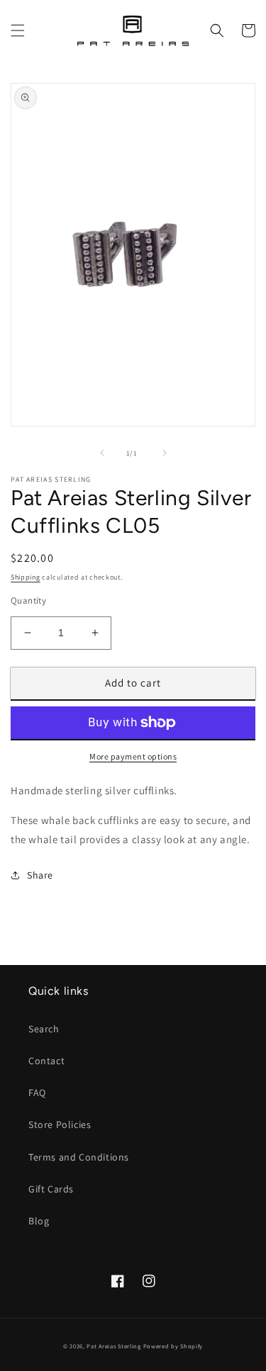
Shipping (25, 577)
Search (44, 1028)
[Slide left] (102, 452)
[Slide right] (164, 452)
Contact (46, 1060)
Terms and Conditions (78, 1157)
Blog (38, 1220)
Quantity (28, 600)
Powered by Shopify (173, 1346)
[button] (17, 30)
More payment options (133, 756)
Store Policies (59, 1124)
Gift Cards (51, 1189)
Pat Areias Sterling (113, 1346)
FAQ (37, 1092)
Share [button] (40, 875)
